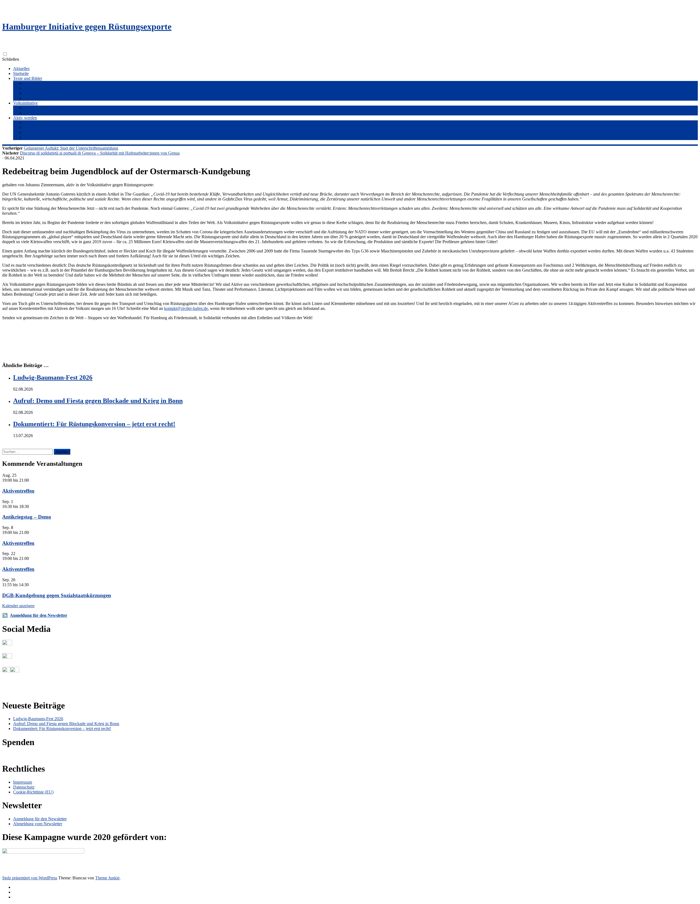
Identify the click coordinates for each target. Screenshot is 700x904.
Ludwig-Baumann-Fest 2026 (52, 377)
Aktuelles (21, 68)
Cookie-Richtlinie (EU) (33, 792)
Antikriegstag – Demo (26, 517)
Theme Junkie (107, 878)
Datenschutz (23, 787)
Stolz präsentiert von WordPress (29, 878)
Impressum (22, 782)
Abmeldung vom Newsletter (37, 823)
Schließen (10, 59)
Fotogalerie (33, 93)
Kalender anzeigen (18, 605)
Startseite (21, 73)
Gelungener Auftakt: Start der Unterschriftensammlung (71, 148)
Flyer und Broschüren (43, 83)
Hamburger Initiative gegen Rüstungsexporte (86, 26)
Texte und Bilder (27, 78)
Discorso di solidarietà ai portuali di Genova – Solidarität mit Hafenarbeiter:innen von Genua (100, 153)
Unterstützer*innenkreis (44, 108)
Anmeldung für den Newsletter (51, 127)
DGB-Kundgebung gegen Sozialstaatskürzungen (56, 595)
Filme (29, 98)
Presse (29, 113)
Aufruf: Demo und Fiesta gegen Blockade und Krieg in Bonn (98, 400)
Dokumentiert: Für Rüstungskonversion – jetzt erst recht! (94, 424)
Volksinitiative (25, 103)
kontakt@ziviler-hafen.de (186, 308)
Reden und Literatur (41, 88)
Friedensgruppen (38, 132)
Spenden (31, 137)
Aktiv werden (25, 117)
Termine (31, 122)
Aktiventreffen (18, 491)
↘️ (5, 615)
